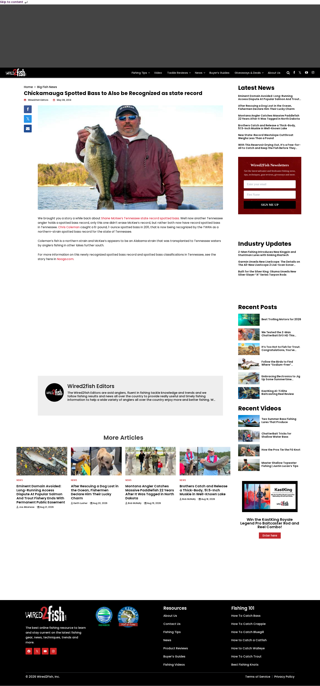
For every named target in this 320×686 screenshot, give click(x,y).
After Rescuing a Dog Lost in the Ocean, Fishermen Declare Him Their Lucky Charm (266, 107)
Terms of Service (257, 677)
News (198, 73)
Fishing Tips (139, 73)
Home (28, 87)
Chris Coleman (69, 227)
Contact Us (172, 624)
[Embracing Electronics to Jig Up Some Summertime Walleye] (249, 378)
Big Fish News (47, 87)
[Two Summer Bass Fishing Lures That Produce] (249, 421)
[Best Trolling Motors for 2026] (249, 320)
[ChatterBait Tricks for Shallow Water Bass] (249, 436)
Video (158, 73)
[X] (37, 651)
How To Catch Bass (246, 616)
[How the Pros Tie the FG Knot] (249, 450)
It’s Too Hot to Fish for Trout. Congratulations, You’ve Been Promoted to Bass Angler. (280, 351)
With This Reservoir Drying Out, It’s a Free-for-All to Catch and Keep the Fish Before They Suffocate (269, 148)
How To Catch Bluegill (247, 632)
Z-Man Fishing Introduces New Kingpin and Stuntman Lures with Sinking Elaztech (267, 253)
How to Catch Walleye (248, 648)
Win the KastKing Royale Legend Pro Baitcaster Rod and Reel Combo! (269, 523)
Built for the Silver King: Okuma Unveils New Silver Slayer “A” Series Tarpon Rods (267, 273)
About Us (274, 73)
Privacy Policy (284, 677)
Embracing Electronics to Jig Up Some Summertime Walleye (280, 379)
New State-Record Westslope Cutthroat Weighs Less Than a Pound (265, 136)
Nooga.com (65, 259)
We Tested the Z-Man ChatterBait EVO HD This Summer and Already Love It (280, 335)
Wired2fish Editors (90, 386)
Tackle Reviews (177, 73)
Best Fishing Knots (245, 664)
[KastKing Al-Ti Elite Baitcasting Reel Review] (249, 393)
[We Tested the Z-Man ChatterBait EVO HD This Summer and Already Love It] (249, 334)
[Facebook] (29, 651)
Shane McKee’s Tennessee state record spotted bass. (140, 218)
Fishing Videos (174, 664)
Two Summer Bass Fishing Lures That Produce (278, 420)
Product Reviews (175, 648)
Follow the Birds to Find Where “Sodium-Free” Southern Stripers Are (277, 365)
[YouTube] (45, 651)
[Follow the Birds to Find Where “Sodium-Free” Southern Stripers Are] (249, 364)
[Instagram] (53, 651)
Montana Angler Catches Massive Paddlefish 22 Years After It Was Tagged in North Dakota (269, 117)
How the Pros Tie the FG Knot (280, 450)
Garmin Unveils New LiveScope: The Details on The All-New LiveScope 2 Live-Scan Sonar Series (269, 265)
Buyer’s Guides (219, 73)
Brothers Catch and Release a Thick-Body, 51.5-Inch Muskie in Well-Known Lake (267, 127)
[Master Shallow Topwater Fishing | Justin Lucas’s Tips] (249, 465)
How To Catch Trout (246, 656)
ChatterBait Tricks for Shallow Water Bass (276, 435)
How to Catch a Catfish (249, 640)
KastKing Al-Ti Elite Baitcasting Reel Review (277, 392)
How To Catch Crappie (248, 624)
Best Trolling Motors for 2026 (281, 319)
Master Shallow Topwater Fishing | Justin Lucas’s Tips (279, 464)
